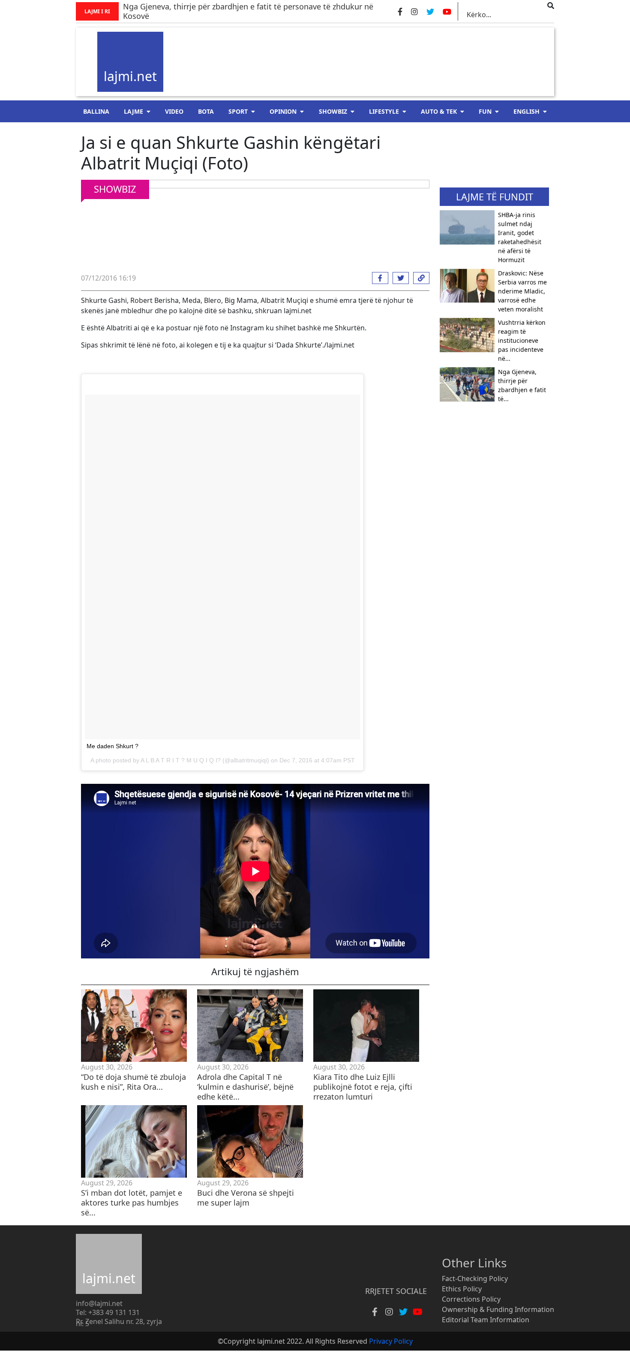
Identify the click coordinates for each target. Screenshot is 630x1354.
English (526, 111)
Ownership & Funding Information (498, 1309)
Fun (485, 111)
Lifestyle (384, 111)
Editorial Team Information (485, 1319)
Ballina (96, 111)
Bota (206, 111)
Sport (238, 111)
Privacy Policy (391, 1341)
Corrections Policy (471, 1299)
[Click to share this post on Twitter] (398, 278)
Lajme (133, 111)
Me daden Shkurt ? (112, 746)
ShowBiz (333, 111)
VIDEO (174, 111)
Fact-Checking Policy (475, 1278)
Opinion (283, 111)
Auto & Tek (439, 111)
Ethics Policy (462, 1289)
